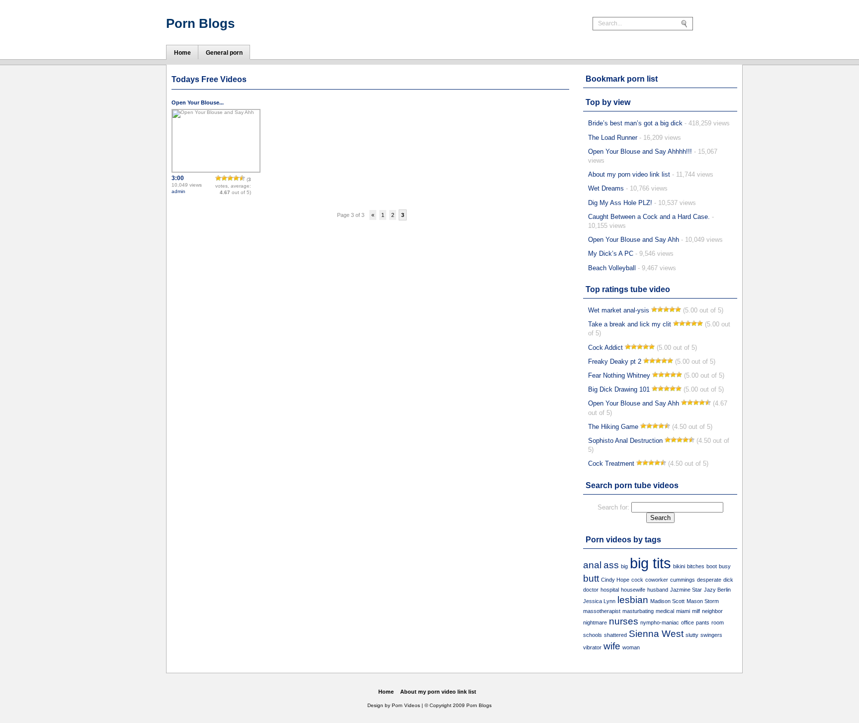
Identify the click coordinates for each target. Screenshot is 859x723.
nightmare (595, 622)
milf (696, 611)
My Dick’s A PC (610, 253)
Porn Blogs (200, 23)
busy (725, 566)
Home (386, 692)
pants (702, 622)
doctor (591, 590)
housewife (633, 590)
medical (665, 611)
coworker (656, 580)
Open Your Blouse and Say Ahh (633, 239)
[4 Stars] (236, 178)
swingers (711, 635)
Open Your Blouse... (198, 102)
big (624, 566)
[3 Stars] (230, 178)
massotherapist (601, 611)
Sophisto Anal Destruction (625, 440)
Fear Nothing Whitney (619, 375)
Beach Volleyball (612, 268)
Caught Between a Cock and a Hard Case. (649, 216)
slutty (692, 635)
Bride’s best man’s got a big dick (635, 123)
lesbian (632, 600)
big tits (650, 563)
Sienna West (656, 633)
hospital (610, 590)
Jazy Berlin (717, 590)
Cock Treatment (611, 463)
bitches (695, 566)
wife (611, 646)
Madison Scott (667, 601)
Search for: (613, 507)
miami (683, 611)
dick (728, 580)
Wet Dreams (606, 188)
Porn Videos (406, 705)
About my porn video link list (629, 174)
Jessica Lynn (599, 601)
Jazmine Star (686, 590)
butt (591, 578)
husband (657, 590)
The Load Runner (612, 137)
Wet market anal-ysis (618, 310)
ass (611, 565)
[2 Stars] (224, 178)
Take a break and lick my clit (629, 324)
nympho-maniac (659, 622)
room (717, 622)
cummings (682, 580)
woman (631, 647)
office (687, 622)
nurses (623, 621)
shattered (615, 635)
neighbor (712, 611)
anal (592, 565)
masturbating (638, 611)
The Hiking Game (613, 426)
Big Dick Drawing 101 (619, 389)
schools (592, 635)
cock (637, 580)
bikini (679, 566)
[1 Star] (218, 178)
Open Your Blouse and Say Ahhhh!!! (640, 151)
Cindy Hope (615, 580)
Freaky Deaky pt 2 (614, 361)
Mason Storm (703, 601)
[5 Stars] (242, 178)
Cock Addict (605, 347)
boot (711, 566)
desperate (709, 580)
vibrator (592, 647)
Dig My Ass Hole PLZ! (620, 203)
